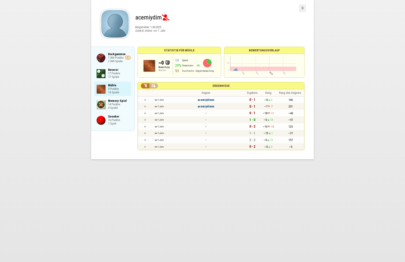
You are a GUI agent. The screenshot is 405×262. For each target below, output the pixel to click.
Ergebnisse (221, 85)
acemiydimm (206, 100)
